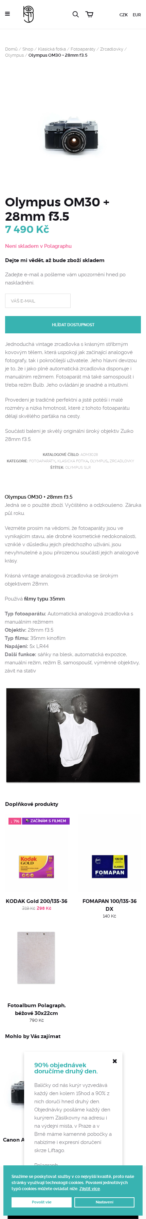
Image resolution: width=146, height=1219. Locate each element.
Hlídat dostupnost (73, 324)
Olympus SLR (78, 467)
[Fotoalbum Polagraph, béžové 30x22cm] (36, 958)
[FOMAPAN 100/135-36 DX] (109, 853)
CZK (124, 15)
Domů (11, 49)
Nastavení (104, 1202)
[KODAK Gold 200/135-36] (36, 853)
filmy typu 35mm (44, 599)
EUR (137, 15)
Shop (27, 49)
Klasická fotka (52, 49)
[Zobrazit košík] (90, 13)
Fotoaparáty (83, 49)
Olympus (14, 55)
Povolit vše (42, 1202)
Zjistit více (89, 1188)
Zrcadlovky (111, 49)
